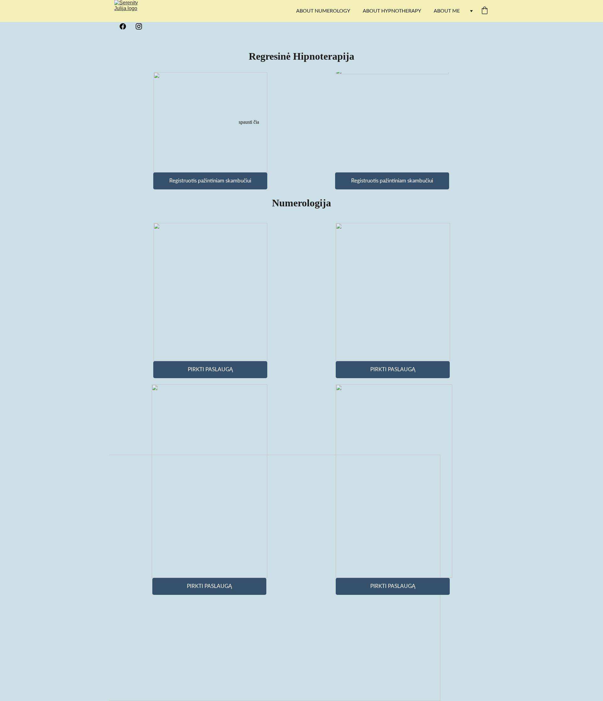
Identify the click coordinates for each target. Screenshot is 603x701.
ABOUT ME (447, 11)
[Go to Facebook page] (126, 26)
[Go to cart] (485, 11)
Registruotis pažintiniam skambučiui (392, 180)
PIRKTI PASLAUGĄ (392, 369)
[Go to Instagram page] (139, 26)
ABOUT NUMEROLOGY (323, 11)
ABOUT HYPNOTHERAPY (392, 11)
